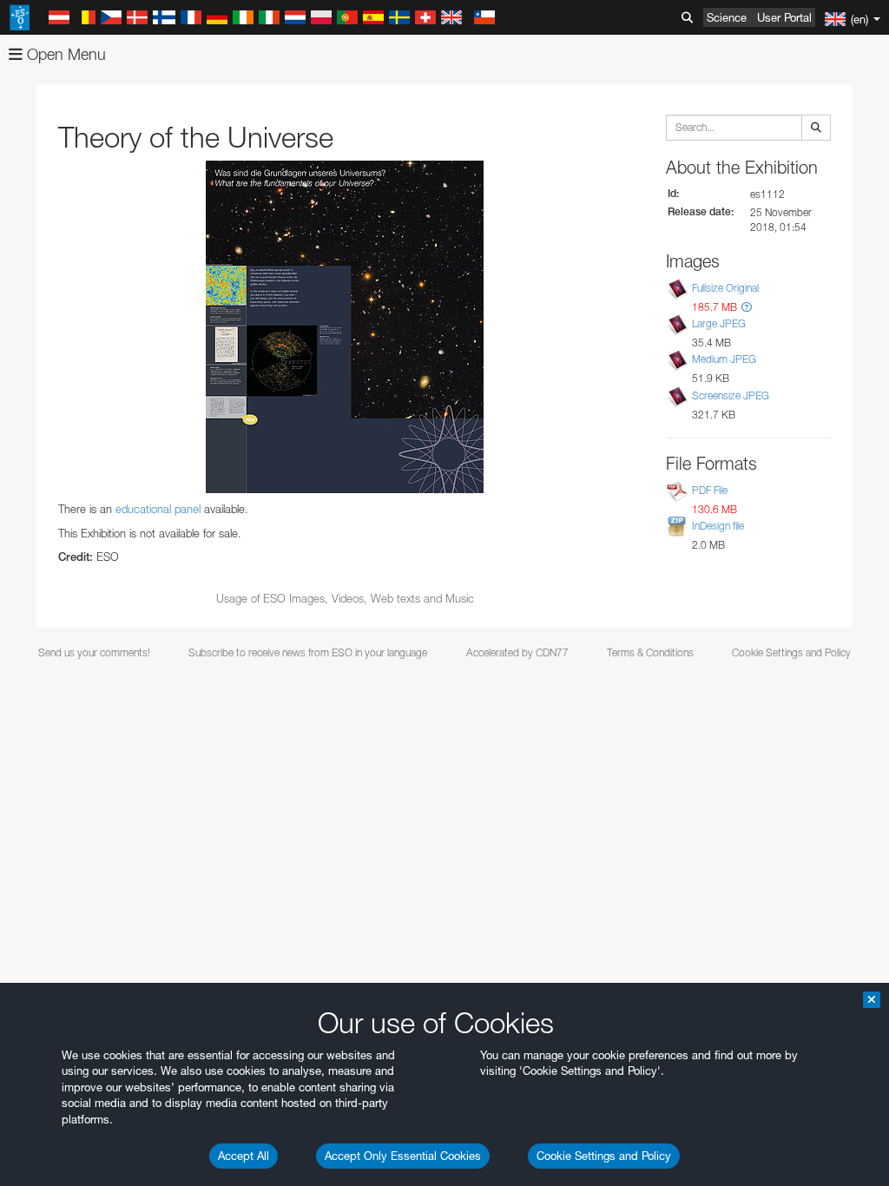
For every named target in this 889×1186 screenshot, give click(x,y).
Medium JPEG (724, 359)
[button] (746, 306)
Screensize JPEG (730, 395)
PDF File (710, 490)
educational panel (158, 509)
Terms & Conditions (650, 652)
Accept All (243, 1156)
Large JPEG (719, 323)
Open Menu (64, 54)
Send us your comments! (94, 652)
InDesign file (718, 525)
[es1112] (344, 327)
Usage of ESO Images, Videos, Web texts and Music (345, 598)
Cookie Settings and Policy (604, 1156)
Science (727, 17)
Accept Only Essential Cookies (403, 1156)
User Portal (784, 17)
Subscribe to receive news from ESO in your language (307, 652)
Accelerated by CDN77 (517, 652)
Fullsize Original (725, 287)
